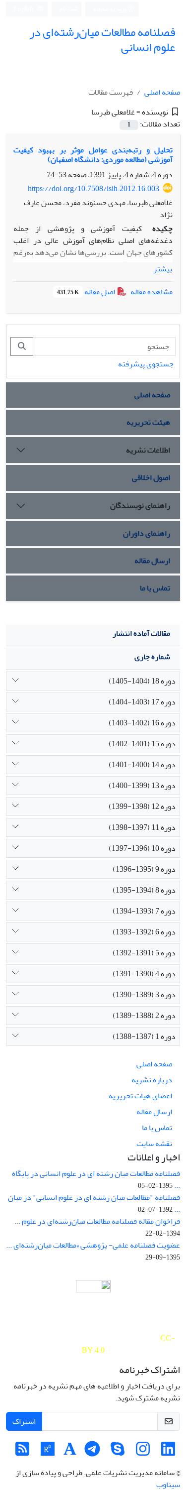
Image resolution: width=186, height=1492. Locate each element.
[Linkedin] (168, 1452)
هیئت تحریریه (148, 422)
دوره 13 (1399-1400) (142, 785)
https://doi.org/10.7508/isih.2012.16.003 (93, 188)
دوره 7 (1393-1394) (144, 911)
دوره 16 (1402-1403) (142, 722)
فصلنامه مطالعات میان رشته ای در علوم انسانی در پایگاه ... (96, 1179)
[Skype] (117, 1452)
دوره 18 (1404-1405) (142, 681)
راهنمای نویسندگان (140, 505)
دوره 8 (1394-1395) (144, 890)
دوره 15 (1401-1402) (142, 743)
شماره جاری (152, 656)
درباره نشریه (151, 1079)
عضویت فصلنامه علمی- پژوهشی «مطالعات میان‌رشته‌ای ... (93, 1245)
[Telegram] (92, 1452)
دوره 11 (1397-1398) (142, 827)
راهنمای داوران (146, 533)
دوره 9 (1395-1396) (144, 869)
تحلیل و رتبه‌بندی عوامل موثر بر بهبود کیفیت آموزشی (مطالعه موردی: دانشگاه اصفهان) (93, 154)
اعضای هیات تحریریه (140, 1095)
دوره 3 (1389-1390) (144, 994)
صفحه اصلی (162, 92)
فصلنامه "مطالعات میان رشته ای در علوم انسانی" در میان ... (94, 1203)
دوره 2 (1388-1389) (144, 1015)
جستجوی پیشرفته (146, 363)
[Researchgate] (48, 1452)
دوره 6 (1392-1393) (144, 931)
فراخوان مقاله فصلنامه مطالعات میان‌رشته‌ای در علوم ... (97, 1221)
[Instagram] (143, 1452)
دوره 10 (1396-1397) (142, 848)
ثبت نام (68, 8)
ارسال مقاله (152, 560)
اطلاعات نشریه (148, 450)
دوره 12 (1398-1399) (142, 806)
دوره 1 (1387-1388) (144, 1036)
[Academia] (70, 1452)
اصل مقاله (87, 291)
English (24, 9)
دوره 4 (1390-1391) (144, 973)
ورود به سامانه (110, 9)
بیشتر (162, 268)
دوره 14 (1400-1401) (142, 764)
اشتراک (24, 1421)
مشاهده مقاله (151, 291)
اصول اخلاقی (151, 477)
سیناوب (168, 1484)
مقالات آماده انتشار (141, 633)
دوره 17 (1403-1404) (142, 701)
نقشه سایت (154, 1143)
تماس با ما (155, 587)
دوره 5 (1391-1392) (144, 952)
